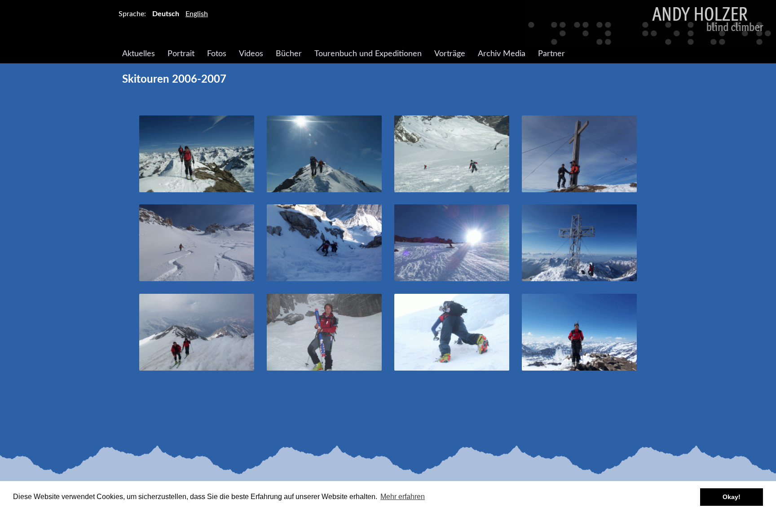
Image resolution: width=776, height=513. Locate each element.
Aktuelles (138, 54)
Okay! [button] (732, 496)
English (196, 14)
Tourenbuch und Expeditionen (368, 54)
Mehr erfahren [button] (402, 496)
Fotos (216, 54)
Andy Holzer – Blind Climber (388, 23)
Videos (251, 54)
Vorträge (449, 54)
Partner (551, 54)
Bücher (289, 54)
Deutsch (165, 14)
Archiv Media (501, 54)
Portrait (181, 54)
